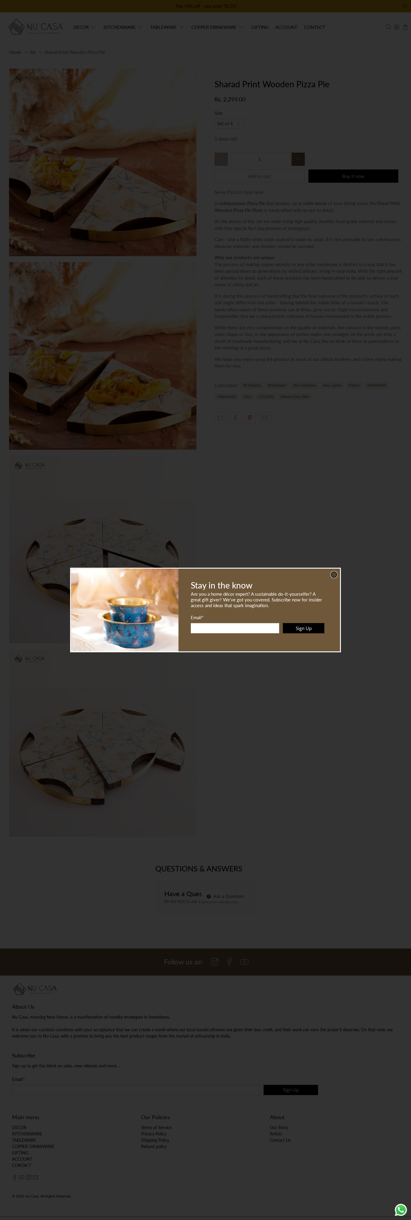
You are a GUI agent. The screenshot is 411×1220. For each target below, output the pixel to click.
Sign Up (304, 628)
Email (197, 617)
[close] (334, 575)
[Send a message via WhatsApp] (401, 1210)
